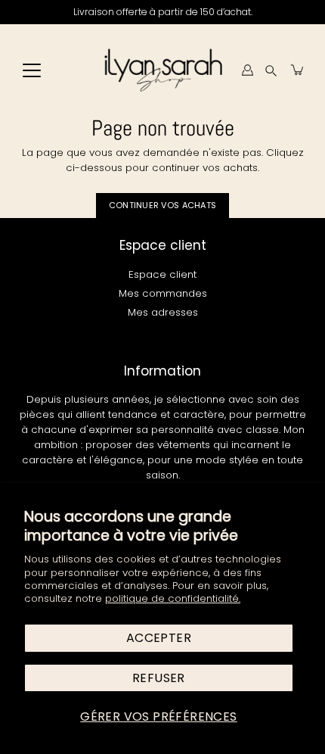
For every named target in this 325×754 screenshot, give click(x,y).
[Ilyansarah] (163, 69)
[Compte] (247, 70)
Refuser (158, 678)
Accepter (158, 638)
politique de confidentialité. (172, 598)
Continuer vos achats (163, 205)
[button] (271, 70)
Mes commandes (163, 293)
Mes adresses (163, 312)
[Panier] (298, 70)
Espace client (162, 274)
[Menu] (31, 70)
